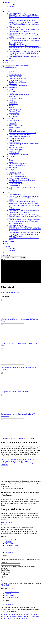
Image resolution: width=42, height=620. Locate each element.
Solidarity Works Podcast (17, 165)
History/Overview (15, 120)
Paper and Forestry (15, 111)
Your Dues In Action (15, 182)
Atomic (11, 89)
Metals (11, 105)
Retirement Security (15, 80)
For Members (9, 169)
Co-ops (11, 93)
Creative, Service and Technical (19, 95)
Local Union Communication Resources (22, 180)
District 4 (24, 23)
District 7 (22, 33)
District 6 (24, 30)
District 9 (24, 40)
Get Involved (9, 129)
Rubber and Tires (14, 115)
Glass (11, 100)
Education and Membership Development (22, 133)
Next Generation (14, 140)
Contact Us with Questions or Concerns (22, 187)
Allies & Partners (14, 127)
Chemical (12, 91)
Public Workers (14, 113)
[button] (21, 588)
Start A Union (5, 292)
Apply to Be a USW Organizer (19, 154)
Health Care (13, 102)
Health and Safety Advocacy (18, 78)
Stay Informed (14, 292)
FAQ (10, 189)
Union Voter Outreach (16, 149)
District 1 (17, 13)
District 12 (25, 53)
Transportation (13, 116)
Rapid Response (14, 142)
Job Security (13, 84)
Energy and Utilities (15, 98)
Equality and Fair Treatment (18, 82)
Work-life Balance (15, 76)
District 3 (24, 16)
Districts (7, 11)
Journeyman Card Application (18, 178)
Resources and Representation (18, 85)
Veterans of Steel (14, 151)
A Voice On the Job (15, 75)
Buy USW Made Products (17, 176)
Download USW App (12, 545)
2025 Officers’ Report (16, 125)
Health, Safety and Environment (19, 136)
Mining (11, 107)
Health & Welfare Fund (16, 174)
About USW (9, 118)
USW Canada (9, 543)
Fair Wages (12, 73)
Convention (13, 124)
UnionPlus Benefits (15, 185)
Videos (11, 162)
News (11, 158)
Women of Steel (14, 153)
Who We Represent (11, 87)
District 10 (16, 44)
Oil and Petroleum (15, 109)
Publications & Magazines (17, 164)
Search (7, 62)
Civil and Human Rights (17, 131)
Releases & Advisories (12, 540)
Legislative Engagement (16, 138)
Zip (23, 576)
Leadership (12, 122)
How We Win (9, 71)
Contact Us (8, 542)
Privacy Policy (9, 552)
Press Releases (9, 60)
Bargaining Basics (15, 173)
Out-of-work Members (16, 183)
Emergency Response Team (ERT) (20, 134)
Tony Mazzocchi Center (16, 147)
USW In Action (10, 156)
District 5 (14, 28)
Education (12, 96)
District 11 (25, 47)
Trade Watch (13, 167)
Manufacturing (13, 104)
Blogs (11, 160)
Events (11, 171)
